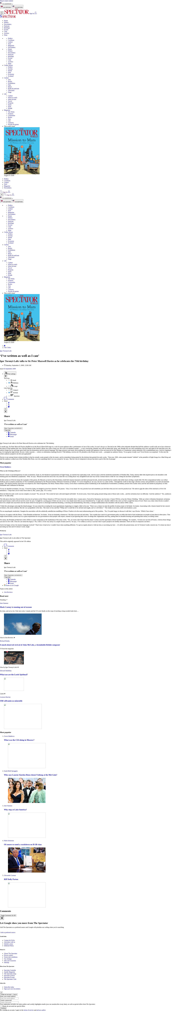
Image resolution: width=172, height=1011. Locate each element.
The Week (11, 112)
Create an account (6, 970)
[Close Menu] (2, 194)
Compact (15, 390)
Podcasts (6, 26)
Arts (9, 79)
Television (11, 90)
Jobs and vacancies (10, 937)
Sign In (31, 13)
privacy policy (41, 986)
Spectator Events (9, 953)
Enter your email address (8, 972)
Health (10, 108)
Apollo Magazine (9, 948)
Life (5, 94)
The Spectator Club (10, 955)
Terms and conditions (10, 933)
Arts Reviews (8, 568)
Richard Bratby (5, 617)
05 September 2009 (9, 369)
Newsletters (7, 24)
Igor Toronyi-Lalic (6, 510)
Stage (9, 92)
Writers (6, 22)
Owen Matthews (5, 468)
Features (10, 114)
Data (9, 72)
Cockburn (11, 40)
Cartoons (11, 123)
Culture (10, 42)
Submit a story (8, 920)
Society (10, 69)
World (10, 71)
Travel (10, 101)
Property (10, 103)
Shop (5, 35)
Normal (15, 392)
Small (14, 380)
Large (16, 386)
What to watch (12, 97)
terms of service (29, 986)
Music (10, 87)
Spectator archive (9, 952)
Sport (9, 105)
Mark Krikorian (9, 817)
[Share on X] (9, 405)
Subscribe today (9, 963)
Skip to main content (6, 1)
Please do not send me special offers (13, 982)
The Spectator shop (10, 950)
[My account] (35, 13)
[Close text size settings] (5, 376)
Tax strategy (8, 935)
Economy (11, 74)
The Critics (7, 347)
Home (6, 21)
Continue (3, 984)
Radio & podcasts (13, 88)
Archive (6, 33)
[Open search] (1, 192)
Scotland (10, 76)
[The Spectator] (16, 13)
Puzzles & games (13, 124)
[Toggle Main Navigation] (2, 13)
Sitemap (6, 938)
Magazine (11, 45)
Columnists (11, 115)
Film (9, 85)
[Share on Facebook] (9, 403)
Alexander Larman (10, 851)
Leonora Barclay (5, 673)
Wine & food (12, 99)
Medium (15, 383)
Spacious (17, 396)
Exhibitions (11, 83)
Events (6, 29)
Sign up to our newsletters (12, 965)
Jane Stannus (4, 579)
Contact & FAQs (9, 916)
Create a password (6, 976)
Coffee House (8, 65)
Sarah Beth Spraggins (11, 747)
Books (10, 81)
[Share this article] (5, 409)
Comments (10, 399)
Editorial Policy (9, 922)
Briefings (7, 28)
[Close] (2, 894)
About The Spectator (10, 929)
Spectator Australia (10, 946)
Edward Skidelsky (6, 647)
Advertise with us (9, 918)
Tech (9, 44)
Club (5, 31)
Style (9, 106)
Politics (10, 38)
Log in (15, 970)
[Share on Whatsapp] (9, 407)
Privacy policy (8, 931)
